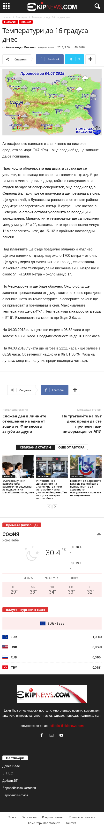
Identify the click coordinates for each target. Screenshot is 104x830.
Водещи (26, 22)
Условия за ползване (82, 817)
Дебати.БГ (10, 780)
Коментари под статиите (44, 823)
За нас (12, 817)
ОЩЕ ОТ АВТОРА (71, 447)
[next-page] (54, 506)
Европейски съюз (15, 795)
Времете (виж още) (21, 525)
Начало (6, 17)
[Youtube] (62, 736)
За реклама (29, 817)
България (21, 17)
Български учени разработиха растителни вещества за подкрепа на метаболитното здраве (18, 486)
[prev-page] (49, 506)
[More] (90, 59)
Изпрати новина (52, 817)
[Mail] (53, 736)
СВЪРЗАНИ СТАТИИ (35, 447)
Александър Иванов (20, 47)
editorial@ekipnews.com (67, 726)
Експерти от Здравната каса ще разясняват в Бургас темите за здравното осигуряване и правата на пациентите (85, 488)
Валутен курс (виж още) (25, 609)
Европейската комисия (19, 788)
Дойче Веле (11, 766)
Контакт (71, 823)
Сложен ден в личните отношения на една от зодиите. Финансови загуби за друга (24, 424)
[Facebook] (43, 736)
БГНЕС (7, 773)
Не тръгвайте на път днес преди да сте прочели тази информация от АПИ (82, 424)
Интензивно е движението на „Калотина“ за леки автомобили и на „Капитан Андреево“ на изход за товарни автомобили (51, 489)
